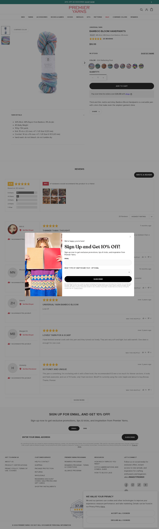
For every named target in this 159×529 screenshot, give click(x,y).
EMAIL (66, 259)
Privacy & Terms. (78, 288)
